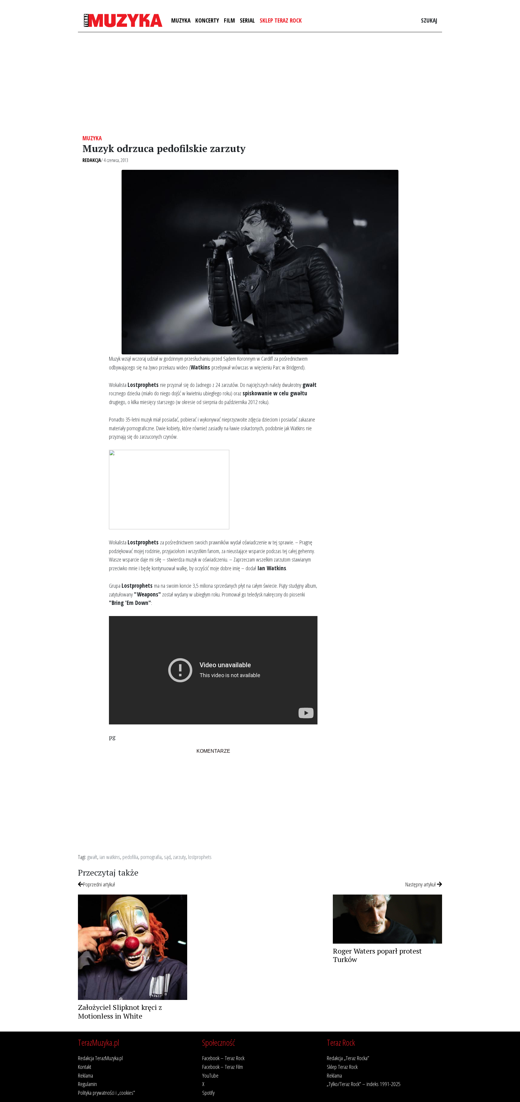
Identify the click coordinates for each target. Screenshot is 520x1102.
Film (229, 20)
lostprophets (200, 857)
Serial (247, 20)
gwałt (92, 857)
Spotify (208, 1092)
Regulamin (87, 1084)
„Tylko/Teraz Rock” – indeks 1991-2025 (364, 1084)
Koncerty (207, 20)
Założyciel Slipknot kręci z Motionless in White (120, 1011)
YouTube (210, 1075)
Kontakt (84, 1067)
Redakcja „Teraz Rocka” (348, 1058)
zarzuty (179, 857)
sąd (167, 857)
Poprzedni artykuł (99, 884)
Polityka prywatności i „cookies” (106, 1092)
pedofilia (130, 857)
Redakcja (91, 160)
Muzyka (180, 20)
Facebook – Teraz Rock (223, 1058)
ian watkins (110, 857)
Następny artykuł (421, 884)
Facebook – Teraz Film (222, 1067)
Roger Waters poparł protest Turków (377, 955)
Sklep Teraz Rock (281, 20)
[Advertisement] (260, 83)
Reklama (85, 1075)
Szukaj (429, 20)
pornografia (151, 857)
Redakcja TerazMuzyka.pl (100, 1058)
